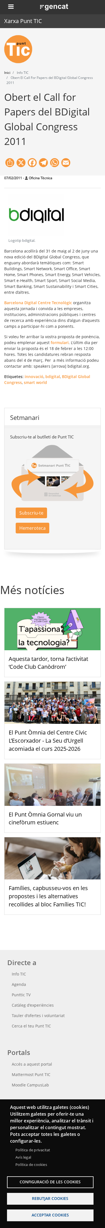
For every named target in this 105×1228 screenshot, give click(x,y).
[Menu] (10, 7)
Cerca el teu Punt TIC (31, 1026)
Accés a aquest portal (32, 1064)
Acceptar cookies (50, 1215)
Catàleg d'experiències (33, 1005)
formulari (60, 342)
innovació (34, 376)
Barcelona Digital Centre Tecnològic (38, 302)
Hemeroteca (32, 528)
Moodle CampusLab (30, 1085)
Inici (7, 72)
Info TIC (19, 974)
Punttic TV (21, 994)
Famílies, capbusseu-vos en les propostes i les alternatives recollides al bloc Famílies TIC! (48, 896)
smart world (35, 382)
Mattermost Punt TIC (31, 1074)
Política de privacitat (32, 1149)
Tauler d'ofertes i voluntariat (38, 1015)
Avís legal (23, 1157)
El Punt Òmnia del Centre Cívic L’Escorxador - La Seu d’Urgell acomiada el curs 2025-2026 (48, 740)
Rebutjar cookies (50, 1198)
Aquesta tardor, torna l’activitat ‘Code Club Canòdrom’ (48, 663)
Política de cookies (31, 1164)
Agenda (19, 984)
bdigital (52, 376)
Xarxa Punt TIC (23, 21)
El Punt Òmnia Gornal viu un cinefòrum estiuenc (45, 818)
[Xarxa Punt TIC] (20, 49)
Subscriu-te (31, 513)
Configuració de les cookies (50, 1181)
